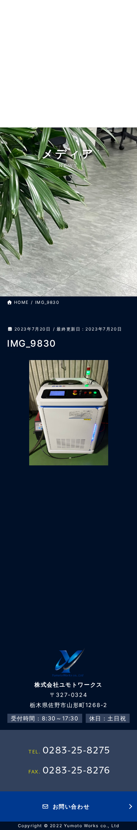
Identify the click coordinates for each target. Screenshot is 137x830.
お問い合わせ (71, 806)
